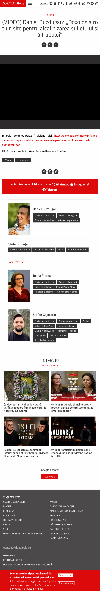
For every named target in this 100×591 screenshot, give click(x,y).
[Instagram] (75, 3)
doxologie (50, 476)
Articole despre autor (68, 220)
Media (6, 524)
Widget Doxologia (60, 533)
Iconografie (40, 335)
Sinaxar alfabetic (60, 520)
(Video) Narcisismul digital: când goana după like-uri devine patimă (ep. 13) (71, 453)
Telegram (52, 189)
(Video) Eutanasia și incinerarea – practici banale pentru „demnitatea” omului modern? (73, 407)
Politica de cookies (14, 560)
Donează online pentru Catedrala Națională (27, 564)
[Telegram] (92, 3)
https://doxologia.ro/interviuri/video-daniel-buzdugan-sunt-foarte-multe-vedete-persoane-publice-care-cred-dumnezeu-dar (50, 140)
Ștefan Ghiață (18, 244)
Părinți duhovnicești (62, 506)
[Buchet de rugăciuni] (59, 3)
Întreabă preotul (13, 520)
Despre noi (9, 555)
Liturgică (8, 511)
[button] (30, 3)
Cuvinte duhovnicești (44, 249)
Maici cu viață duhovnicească (66, 511)
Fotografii (23, 160)
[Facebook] (66, 3)
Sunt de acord (65, 575)
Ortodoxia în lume (58, 335)
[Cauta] (62, 3)
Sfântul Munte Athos (44, 220)
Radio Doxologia (59, 538)
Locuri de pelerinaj (43, 286)
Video (8, 160)
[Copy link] (56, 44)
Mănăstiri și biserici (44, 291)
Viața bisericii (11, 497)
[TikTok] (79, 3)
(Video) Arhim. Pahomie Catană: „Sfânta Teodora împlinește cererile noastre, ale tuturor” (25, 407)
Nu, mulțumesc (66, 583)
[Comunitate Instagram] (88, 3)
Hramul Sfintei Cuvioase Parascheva (23, 533)
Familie (7, 506)
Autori (54, 502)
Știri (6, 529)
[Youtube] (71, 3)
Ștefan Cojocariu (44, 314)
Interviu (50, 14)
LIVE (45, 3)
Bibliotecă (9, 515)
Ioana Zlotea (42, 275)
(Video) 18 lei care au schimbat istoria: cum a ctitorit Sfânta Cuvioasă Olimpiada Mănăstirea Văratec (26, 453)
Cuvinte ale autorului (44, 215)
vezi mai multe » (50, 365)
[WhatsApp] (84, 3)
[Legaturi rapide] (96, 3)
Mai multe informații (32, 588)
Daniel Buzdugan (45, 209)
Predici (85, 321)
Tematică (55, 515)
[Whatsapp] (50, 44)
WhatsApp (62, 184)
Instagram (80, 184)
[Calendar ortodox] (51, 3)
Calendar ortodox (60, 529)
